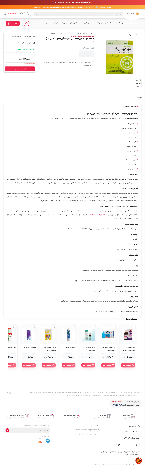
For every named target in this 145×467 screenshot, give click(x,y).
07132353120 (130, 431)
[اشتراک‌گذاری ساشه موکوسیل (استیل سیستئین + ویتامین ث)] (130, 35)
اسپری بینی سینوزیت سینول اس (89, 348)
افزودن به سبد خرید (20, 69)
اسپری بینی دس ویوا (30, 347)
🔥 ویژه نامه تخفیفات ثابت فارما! (74, 2)
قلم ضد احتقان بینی (69, 347)
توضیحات (138, 97)
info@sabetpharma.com (125, 444)
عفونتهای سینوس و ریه (66, 33)
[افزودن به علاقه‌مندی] (134, 327)
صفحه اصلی (91, 33)
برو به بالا (11, 393)
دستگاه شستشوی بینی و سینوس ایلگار (108, 348)
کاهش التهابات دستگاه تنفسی (97, 214)
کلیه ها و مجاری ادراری (52, 33)
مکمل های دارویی (80, 33)
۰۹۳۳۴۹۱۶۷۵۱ (11, 14)
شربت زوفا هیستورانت (10, 347)
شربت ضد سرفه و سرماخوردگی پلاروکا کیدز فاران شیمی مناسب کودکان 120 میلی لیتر (128, 349)
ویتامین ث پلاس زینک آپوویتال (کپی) (49, 348)
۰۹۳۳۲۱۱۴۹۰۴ (117, 405)
